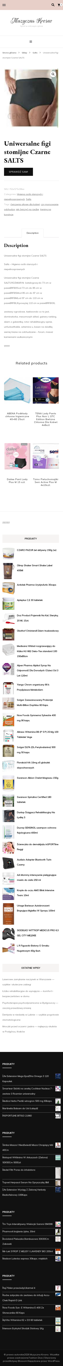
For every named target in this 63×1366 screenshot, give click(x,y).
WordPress (54, 1361)
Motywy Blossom (18, 1361)
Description (33, 232)
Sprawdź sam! (18, 171)
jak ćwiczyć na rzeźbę (27, 209)
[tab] (33, 233)
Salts (28, 199)
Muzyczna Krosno (31, 20)
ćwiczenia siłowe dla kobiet (25, 204)
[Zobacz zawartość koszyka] (59, 5)
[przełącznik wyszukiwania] (53, 4)
